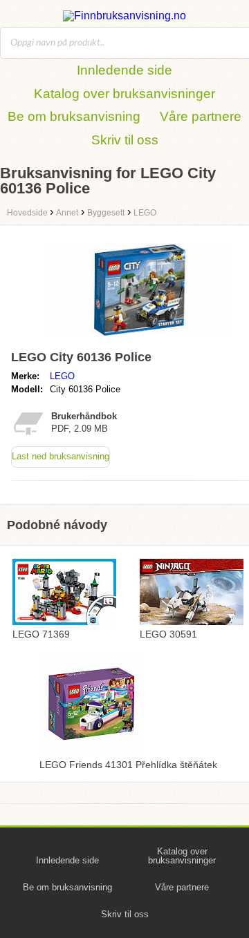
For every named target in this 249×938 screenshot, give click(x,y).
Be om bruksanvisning (74, 116)
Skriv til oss (124, 140)
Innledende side (124, 70)
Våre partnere (200, 116)
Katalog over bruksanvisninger (124, 93)
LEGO (62, 376)
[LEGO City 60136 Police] (138, 338)
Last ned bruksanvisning (60, 456)
